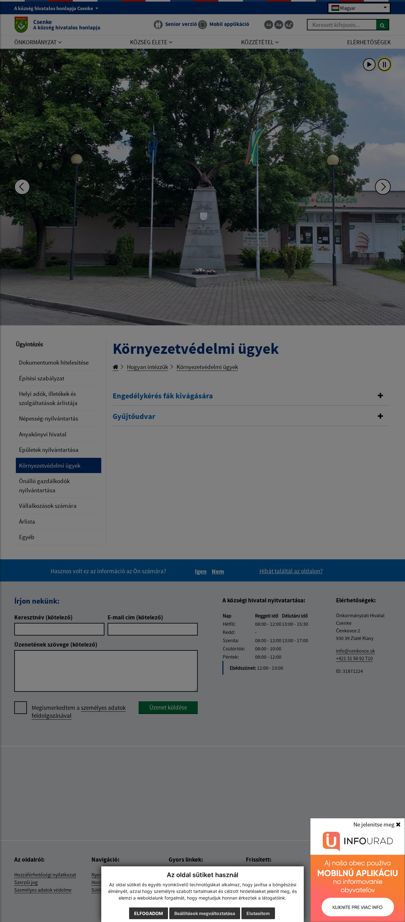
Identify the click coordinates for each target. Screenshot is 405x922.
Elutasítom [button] (258, 913)
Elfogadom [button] (148, 913)
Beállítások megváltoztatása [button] (204, 913)
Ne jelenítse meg (374, 824)
